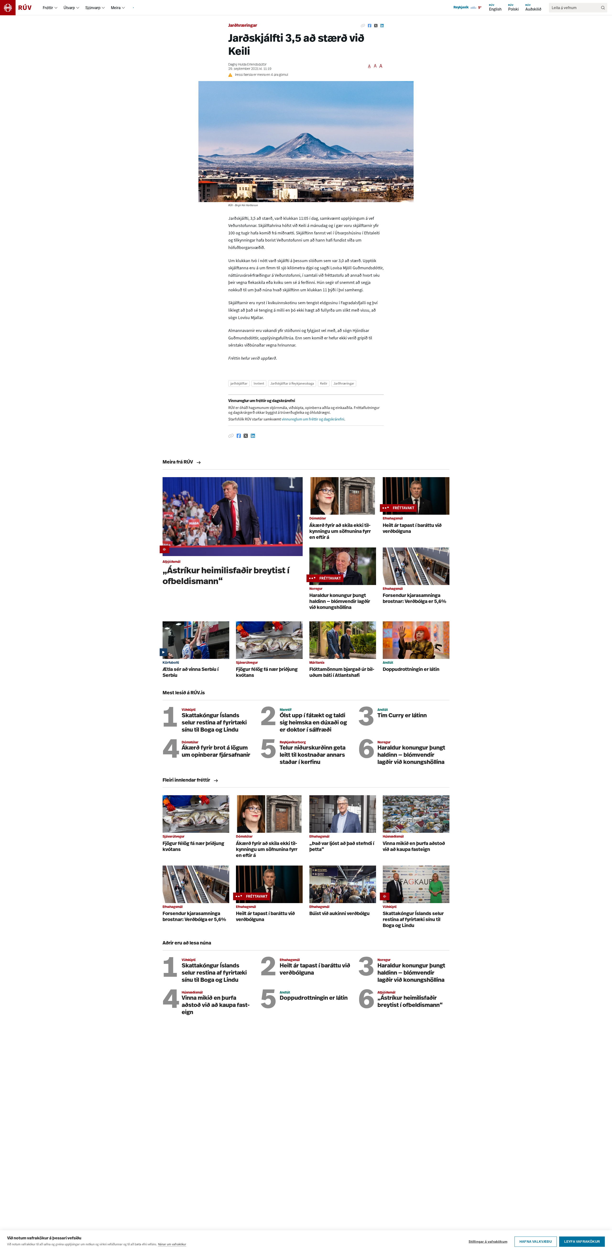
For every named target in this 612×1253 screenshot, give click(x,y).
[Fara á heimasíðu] (20, 7)
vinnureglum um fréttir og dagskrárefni (313, 419)
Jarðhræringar (242, 26)
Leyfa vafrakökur (582, 1241)
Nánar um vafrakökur (172, 1244)
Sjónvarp (92, 8)
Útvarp (69, 8)
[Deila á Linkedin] (382, 26)
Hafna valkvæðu (535, 1241)
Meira (115, 8)
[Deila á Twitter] (375, 26)
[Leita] (603, 7)
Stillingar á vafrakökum (488, 1241)
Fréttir (48, 8)
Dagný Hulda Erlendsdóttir (247, 64)
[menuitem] (56, 7)
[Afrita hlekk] (363, 26)
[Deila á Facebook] (369, 26)
